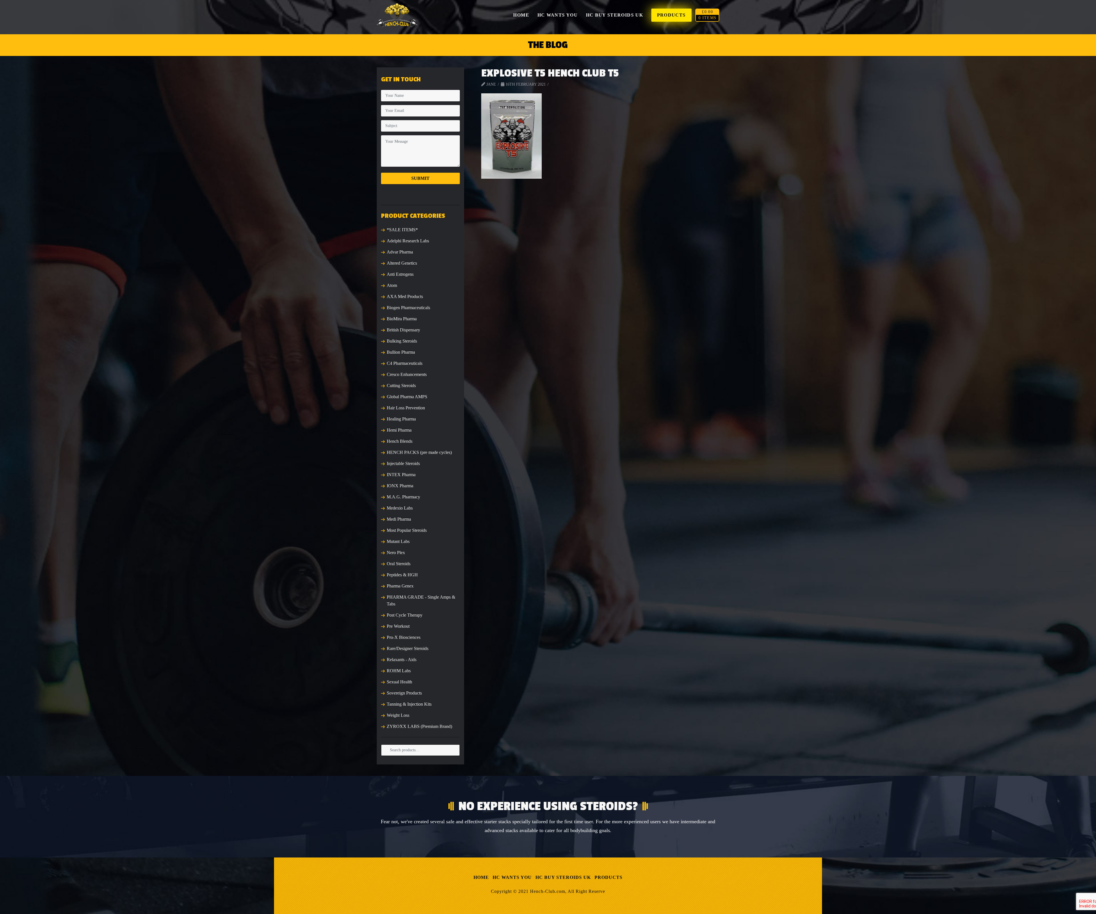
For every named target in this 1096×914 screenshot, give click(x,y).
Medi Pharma (399, 519)
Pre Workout (398, 626)
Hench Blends (399, 441)
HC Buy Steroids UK (563, 877)
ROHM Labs (399, 670)
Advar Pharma (400, 251)
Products (608, 877)
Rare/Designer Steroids (407, 648)
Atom (392, 285)
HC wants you (512, 877)
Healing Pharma (401, 418)
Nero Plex (396, 552)
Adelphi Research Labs (408, 240)
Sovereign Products (404, 692)
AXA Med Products (405, 296)
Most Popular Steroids (407, 530)
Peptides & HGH (402, 574)
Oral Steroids (398, 563)
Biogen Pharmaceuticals (408, 307)
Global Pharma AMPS (407, 396)
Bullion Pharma (401, 352)
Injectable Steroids (403, 463)
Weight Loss (398, 715)
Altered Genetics (402, 263)
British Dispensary (403, 329)
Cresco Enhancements (407, 374)
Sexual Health (399, 681)
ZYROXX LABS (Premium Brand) (419, 726)
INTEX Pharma (401, 474)
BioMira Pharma (402, 318)
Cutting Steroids (401, 385)
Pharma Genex (400, 585)
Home (481, 877)
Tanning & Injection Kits (409, 704)
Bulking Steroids (402, 341)
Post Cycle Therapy (404, 615)
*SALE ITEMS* (402, 229)
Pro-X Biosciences (403, 637)
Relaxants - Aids (401, 659)
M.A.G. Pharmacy (403, 496)
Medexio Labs (400, 508)
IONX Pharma (400, 485)
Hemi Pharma (399, 430)
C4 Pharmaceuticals (404, 363)
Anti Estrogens (400, 274)
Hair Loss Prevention (406, 407)
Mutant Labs (398, 541)
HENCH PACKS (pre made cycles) (419, 452)
